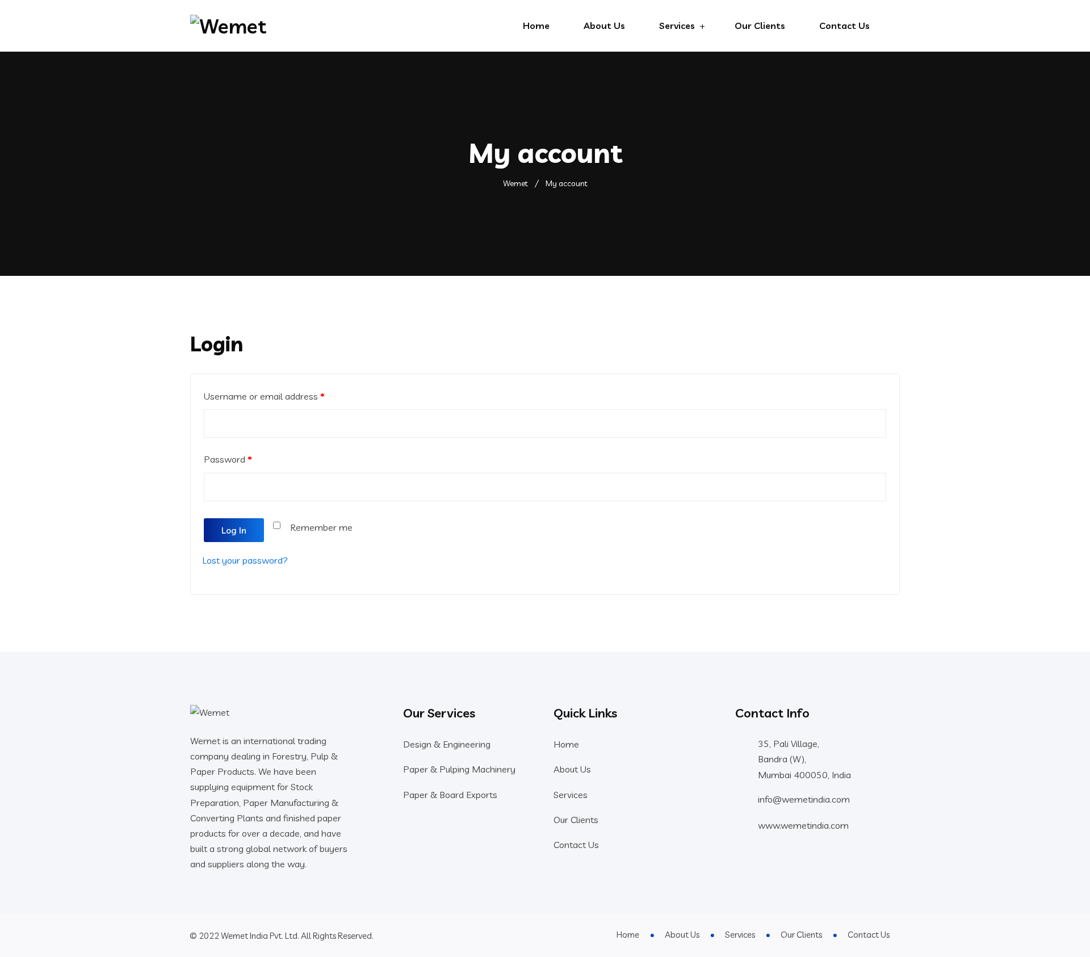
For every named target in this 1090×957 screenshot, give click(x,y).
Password (228, 459)
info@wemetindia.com (804, 799)
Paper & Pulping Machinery (459, 769)
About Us (604, 25)
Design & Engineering (447, 744)
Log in (233, 530)
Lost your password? (245, 560)
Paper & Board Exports (450, 794)
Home (536, 25)
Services (677, 25)
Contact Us (844, 25)
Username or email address (264, 396)
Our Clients (760, 25)
